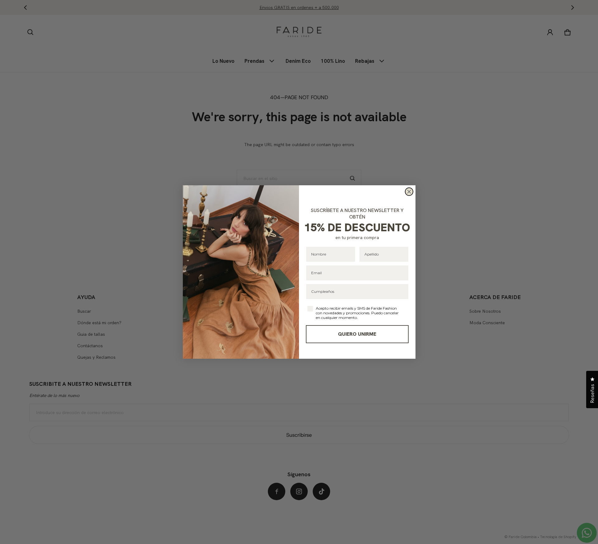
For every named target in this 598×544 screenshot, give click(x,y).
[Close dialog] (409, 192)
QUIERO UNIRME (357, 334)
